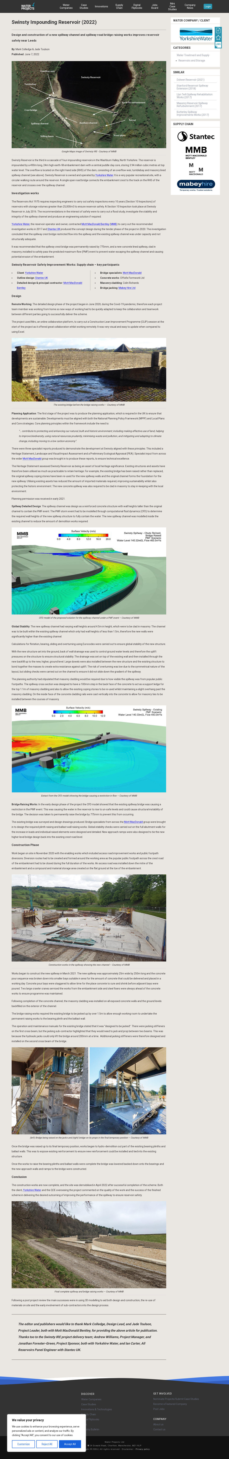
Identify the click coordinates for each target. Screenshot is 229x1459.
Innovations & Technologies (96, 1409)
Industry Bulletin (90, 1429)
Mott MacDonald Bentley (95, 224)
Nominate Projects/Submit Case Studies (176, 1399)
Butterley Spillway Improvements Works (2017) (193, 113)
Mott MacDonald (132, 272)
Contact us (159, 1429)
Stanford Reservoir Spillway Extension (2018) (192, 87)
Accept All (70, 1444)
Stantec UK (54, 229)
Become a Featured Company (170, 1404)
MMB (114, 224)
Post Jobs (159, 1409)
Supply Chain (119, 6)
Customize (23, 1444)
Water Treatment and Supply (193, 55)
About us (158, 1424)
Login (208, 6)
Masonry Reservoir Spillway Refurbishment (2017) (192, 104)
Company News (190, 6)
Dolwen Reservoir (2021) (190, 79)
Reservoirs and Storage (192, 60)
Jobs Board (154, 6)
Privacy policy (143, 1449)
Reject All (47, 1444)
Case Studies (84, 6)
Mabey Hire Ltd (127, 287)
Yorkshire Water (104, 175)
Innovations (101, 6)
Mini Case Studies (172, 6)
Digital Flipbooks (137, 6)
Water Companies (66, 6)
